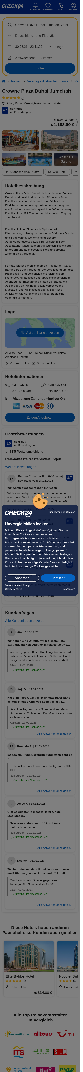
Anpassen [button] (22, 578)
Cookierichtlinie (13, 589)
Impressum (69, 589)
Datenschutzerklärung (17, 585)
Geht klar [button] (58, 578)
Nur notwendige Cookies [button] (61, 512)
